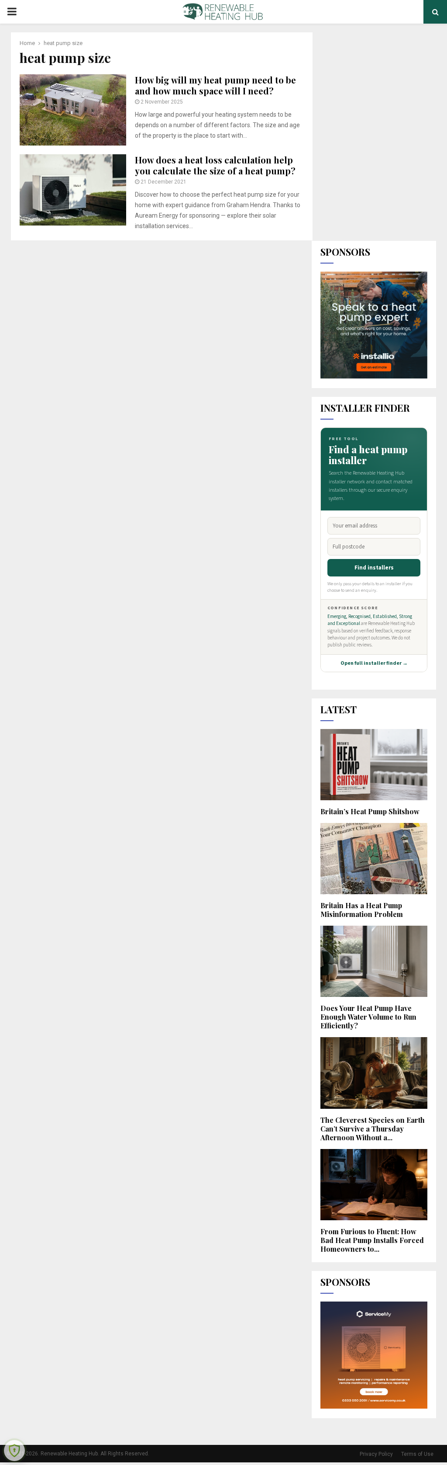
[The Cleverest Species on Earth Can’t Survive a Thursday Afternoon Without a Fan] (373, 1072)
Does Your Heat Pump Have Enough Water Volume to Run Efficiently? (368, 1016)
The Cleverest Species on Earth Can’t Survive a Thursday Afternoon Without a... (372, 1128)
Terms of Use (417, 1454)
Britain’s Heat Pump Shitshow (369, 811)
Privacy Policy (376, 1454)
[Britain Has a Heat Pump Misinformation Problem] (373, 858)
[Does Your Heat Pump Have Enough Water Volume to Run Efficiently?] (373, 961)
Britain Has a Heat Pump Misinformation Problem (361, 910)
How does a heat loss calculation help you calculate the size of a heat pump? (215, 165)
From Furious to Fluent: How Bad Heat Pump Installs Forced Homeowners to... (372, 1240)
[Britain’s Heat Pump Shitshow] (373, 764)
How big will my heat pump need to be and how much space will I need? (215, 85)
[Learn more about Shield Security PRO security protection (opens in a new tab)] (14, 1450)
